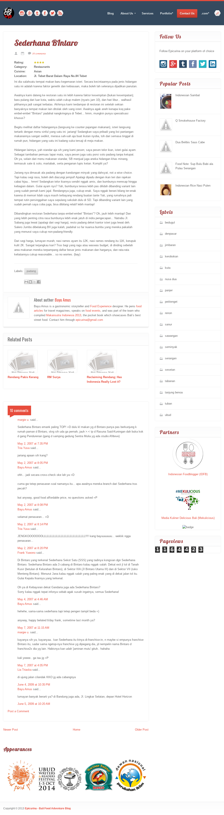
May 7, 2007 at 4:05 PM (33, 665)
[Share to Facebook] (39, 282)
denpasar (171, 233)
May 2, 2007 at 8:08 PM (33, 504)
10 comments (39, 53)
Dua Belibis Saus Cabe (190, 142)
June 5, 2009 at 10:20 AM (34, 703)
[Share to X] (34, 282)
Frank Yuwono (26, 552)
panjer (169, 290)
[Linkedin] (212, 64)
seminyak (171, 347)
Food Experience (101, 306)
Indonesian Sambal (187, 95)
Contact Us (187, 13)
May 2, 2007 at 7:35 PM (33, 443)
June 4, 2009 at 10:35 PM (34, 684)
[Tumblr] (37, 13)
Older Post (142, 729)
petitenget (171, 301)
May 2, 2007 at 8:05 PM (33, 462)
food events (93, 310)
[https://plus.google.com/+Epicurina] (29, 13)
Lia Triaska (25, 669)
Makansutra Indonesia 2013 (63, 315)
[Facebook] (45, 13)
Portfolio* (166, 13)
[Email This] (26, 282)
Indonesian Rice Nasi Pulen (192, 185)
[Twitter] (52, 13)
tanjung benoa (174, 392)
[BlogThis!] (30, 282)
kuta (167, 267)
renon (168, 313)
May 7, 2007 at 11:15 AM (33, 627)
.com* (205, 13)
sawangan (171, 335)
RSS (60, 13)
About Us (125, 13)
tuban (168, 403)
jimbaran (170, 245)
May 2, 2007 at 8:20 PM (33, 548)
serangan (171, 358)
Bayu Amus (63, 300)
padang (31, 271)
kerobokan (171, 256)
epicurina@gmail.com (89, 319)
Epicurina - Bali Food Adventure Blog (48, 808)
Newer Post (10, 729)
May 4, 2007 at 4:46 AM (33, 599)
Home (76, 729)
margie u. (23, 419)
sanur (168, 324)
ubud (168, 415)
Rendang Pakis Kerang (23, 377)
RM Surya (53, 377)
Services (147, 13)
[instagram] (22, 13)
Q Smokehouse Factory (190, 120)
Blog (110, 13)
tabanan (170, 381)
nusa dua (171, 279)
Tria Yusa (24, 448)
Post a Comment (18, 711)
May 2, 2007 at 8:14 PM (33, 524)
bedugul (170, 222)
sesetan (170, 369)
